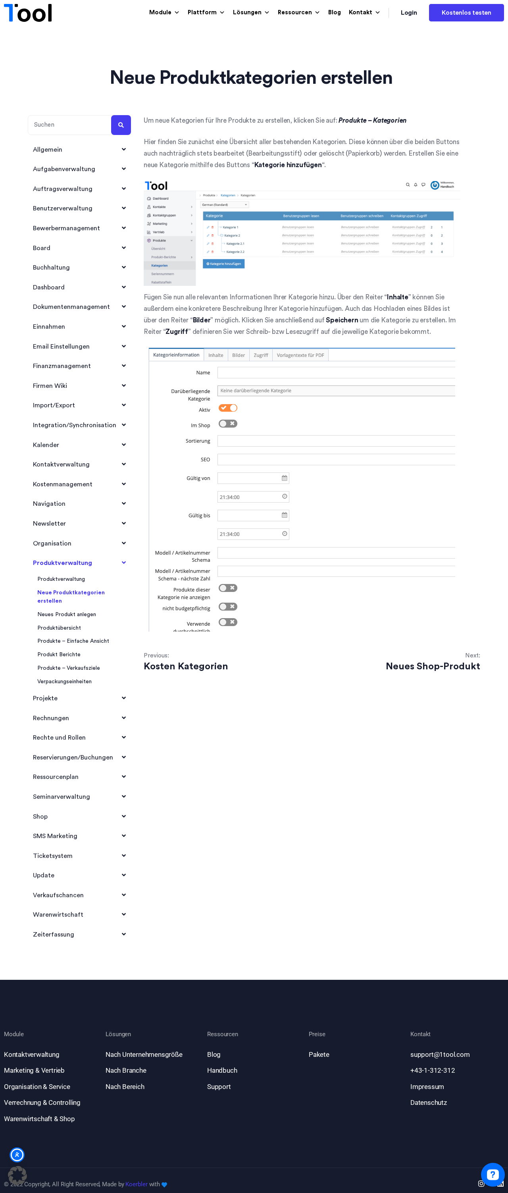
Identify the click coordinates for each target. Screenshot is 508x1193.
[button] (17, 1175)
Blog (334, 12)
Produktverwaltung (61, 579)
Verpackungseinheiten (64, 681)
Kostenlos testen (466, 13)
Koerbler (136, 1184)
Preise (317, 1034)
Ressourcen (295, 12)
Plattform (202, 12)
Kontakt (360, 12)
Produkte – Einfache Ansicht (73, 641)
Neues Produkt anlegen (66, 614)
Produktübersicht (59, 628)
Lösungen (247, 12)
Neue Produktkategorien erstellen (71, 597)
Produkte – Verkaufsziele (68, 668)
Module (160, 12)
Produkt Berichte (59, 654)
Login (409, 13)
